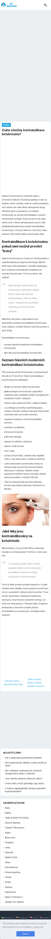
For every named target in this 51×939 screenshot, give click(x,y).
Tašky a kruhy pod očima (17, 818)
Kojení (8, 832)
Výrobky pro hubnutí (14, 902)
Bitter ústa (10, 837)
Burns (7, 808)
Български (23, 918)
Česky (35, 918)
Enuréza (8, 887)
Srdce (7, 862)
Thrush (8, 877)
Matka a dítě (11, 857)
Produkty (9, 842)
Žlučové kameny (12, 823)
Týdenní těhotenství (14, 827)
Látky (7, 847)
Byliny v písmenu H (14, 897)
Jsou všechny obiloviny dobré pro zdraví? (23, 778)
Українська (8, 918)
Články (6, 125)
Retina (8, 882)
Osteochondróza (12, 872)
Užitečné (9, 852)
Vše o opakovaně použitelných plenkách (23, 758)
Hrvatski (46, 918)
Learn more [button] (38, 927)
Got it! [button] (25, 934)
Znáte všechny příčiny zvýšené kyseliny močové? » (36, 682)
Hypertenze (10, 892)
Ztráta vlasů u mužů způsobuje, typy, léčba (24, 783)
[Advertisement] (25, 37)
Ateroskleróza (11, 867)
